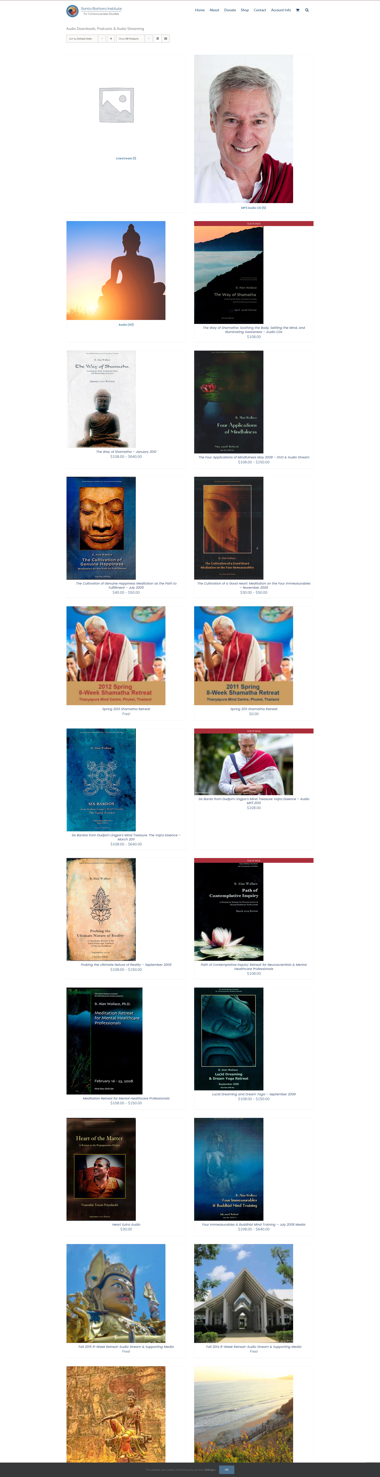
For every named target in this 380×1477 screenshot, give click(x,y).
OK (227, 1469)
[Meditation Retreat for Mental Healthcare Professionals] (104, 990)
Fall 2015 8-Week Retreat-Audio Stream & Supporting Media (126, 1347)
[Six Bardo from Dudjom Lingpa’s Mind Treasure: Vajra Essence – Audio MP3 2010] (243, 731)
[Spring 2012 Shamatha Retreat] (115, 609)
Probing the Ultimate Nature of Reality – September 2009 (126, 964)
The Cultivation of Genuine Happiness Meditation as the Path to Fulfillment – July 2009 (126, 585)
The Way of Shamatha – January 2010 (126, 451)
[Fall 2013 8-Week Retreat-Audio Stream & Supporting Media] (115, 1368)
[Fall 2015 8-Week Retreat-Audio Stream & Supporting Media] (115, 1246)
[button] (307, 9)
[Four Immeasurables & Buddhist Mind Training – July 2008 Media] (228, 1120)
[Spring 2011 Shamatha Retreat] (243, 609)
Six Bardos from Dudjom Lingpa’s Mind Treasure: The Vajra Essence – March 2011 (126, 837)
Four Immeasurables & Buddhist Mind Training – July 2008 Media (253, 1224)
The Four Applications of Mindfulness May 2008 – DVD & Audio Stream (254, 457)
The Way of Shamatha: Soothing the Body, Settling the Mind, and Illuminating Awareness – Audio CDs (254, 329)
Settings (209, 1469)
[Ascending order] (111, 39)
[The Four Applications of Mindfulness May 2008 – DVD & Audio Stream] (228, 353)
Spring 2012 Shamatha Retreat (126, 709)
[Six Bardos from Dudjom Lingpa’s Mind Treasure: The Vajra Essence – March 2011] (101, 731)
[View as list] (165, 39)
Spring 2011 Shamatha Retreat (253, 709)
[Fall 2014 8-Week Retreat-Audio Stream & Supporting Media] (243, 1246)
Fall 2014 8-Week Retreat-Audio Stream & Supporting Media (253, 1347)
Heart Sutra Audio (126, 1224)
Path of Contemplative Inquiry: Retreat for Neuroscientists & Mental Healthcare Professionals (254, 966)
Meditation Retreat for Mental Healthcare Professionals (126, 1098)
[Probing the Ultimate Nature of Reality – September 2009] (101, 860)
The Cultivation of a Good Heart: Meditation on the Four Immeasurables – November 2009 (254, 585)
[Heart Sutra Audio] (101, 1120)
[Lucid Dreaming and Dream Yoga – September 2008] (228, 990)
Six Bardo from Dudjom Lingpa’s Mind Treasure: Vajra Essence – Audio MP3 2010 (254, 801)
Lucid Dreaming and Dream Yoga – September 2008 (254, 1094)
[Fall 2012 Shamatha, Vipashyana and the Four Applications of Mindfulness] (243, 1368)
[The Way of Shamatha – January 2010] (101, 353)
